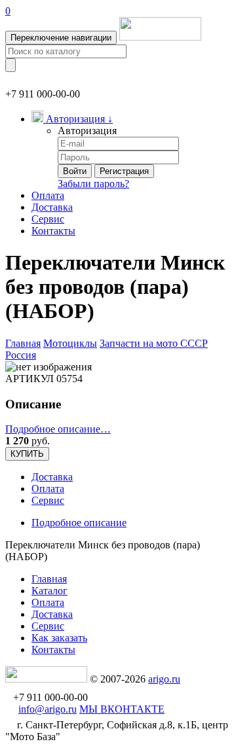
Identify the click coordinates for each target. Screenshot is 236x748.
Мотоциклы (70, 343)
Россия (20, 355)
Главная (23, 343)
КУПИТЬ (27, 454)
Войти (75, 171)
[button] (72, 118)
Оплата (47, 195)
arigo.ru (164, 679)
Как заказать (59, 637)
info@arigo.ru (47, 709)
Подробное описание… (58, 429)
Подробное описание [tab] (79, 522)
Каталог (49, 590)
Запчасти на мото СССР (154, 343)
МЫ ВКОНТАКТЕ (122, 709)
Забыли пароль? (93, 183)
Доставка (52, 207)
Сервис (47, 218)
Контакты (53, 230)
